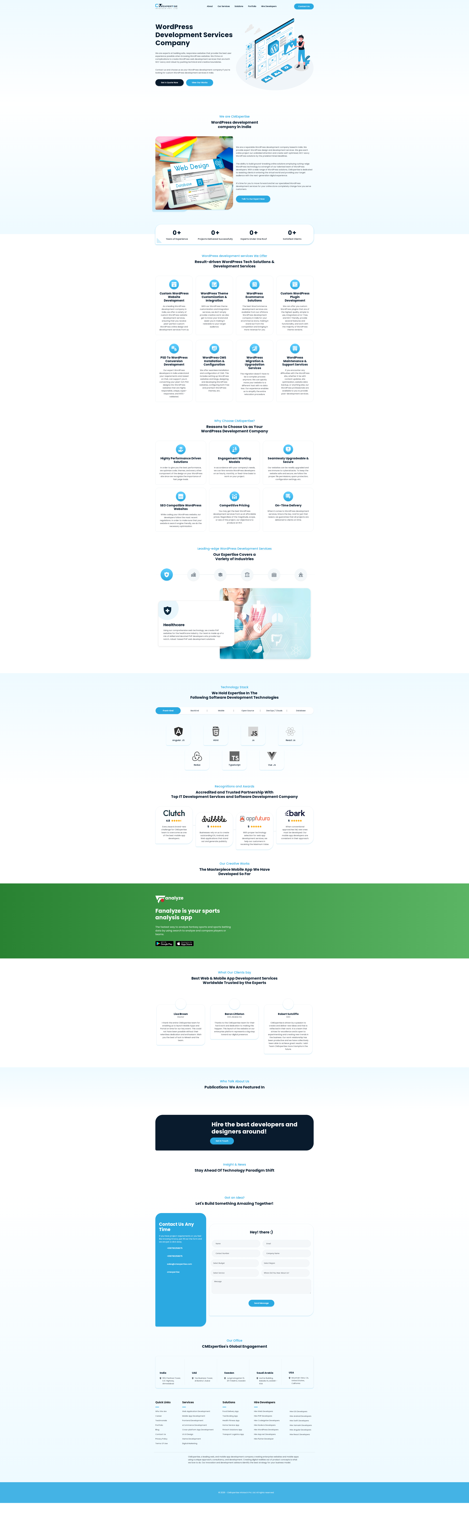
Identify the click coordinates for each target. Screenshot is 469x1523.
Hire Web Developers (263, 1402)
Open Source (247, 710)
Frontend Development (192, 1412)
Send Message (261, 1300)
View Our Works (200, 82)
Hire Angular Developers (300, 1421)
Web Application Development (196, 1402)
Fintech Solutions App (232, 1421)
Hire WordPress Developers (266, 1421)
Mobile (221, 710)
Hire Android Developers (300, 1407)
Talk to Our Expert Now (253, 199)
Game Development (191, 1430)
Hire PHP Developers (263, 1407)
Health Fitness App (231, 1412)
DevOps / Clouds (274, 710)
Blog (157, 1421)
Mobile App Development (193, 1407)
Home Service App (231, 1416)
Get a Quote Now (169, 82)
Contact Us (304, 6)
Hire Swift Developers (299, 1412)
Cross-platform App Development (198, 1421)
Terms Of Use (161, 1435)
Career (158, 1407)
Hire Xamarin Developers (301, 1416)
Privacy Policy (161, 1430)
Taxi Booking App (230, 1407)
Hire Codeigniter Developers (267, 1412)
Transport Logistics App (233, 1425)
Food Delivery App (231, 1402)
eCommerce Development (194, 1416)
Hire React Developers (300, 1426)
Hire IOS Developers (298, 1403)
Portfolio (159, 1416)
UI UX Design (187, 1425)
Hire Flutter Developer (264, 1430)
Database (301, 710)
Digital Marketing (189, 1435)
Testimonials (161, 1412)
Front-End (168, 710)
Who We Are (161, 1402)
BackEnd (195, 710)
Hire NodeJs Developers (265, 1416)
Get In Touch (222, 1141)
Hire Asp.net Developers (265, 1425)
